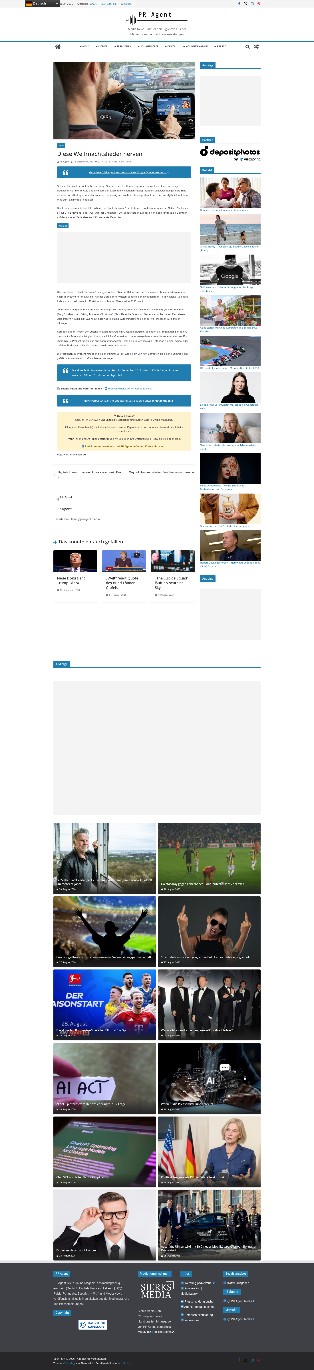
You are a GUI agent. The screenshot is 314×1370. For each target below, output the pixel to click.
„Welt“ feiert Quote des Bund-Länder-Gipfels (122, 583)
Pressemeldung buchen (199, 1301)
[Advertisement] (124, 257)
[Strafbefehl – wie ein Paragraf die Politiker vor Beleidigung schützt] (209, 931)
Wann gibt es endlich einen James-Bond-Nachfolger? (197, 1030)
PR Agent (64, 161)
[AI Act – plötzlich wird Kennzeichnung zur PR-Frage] (104, 1078)
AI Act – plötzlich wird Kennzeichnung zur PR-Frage (91, 1104)
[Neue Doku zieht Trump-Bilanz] (75, 553)
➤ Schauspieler (148, 46)
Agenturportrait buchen (199, 1306)
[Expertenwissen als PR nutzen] (104, 1225)
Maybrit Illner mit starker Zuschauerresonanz (159, 472)
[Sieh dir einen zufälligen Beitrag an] (256, 46)
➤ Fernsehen (123, 46)
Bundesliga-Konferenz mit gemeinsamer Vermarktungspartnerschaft (103, 957)
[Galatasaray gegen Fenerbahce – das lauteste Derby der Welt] (209, 858)
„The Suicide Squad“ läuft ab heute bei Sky (171, 583)
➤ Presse (220, 46)
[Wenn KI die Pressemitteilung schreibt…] (209, 1078)
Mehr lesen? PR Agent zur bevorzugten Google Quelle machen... (127, 172)
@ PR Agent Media (239, 1301)
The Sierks (165, 1331)
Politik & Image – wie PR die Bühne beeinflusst (192, 1177)
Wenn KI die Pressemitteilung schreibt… (188, 1104)
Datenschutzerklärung (198, 1315)
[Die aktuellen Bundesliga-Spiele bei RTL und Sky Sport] (104, 1004)
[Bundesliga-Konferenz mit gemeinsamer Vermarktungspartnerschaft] (104, 931)
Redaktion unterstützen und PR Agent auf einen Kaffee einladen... (125, 446)
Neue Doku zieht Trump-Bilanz (71, 580)
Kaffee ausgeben (238, 1283)
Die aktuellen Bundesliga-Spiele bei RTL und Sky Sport (93, 1030)
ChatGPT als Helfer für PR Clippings (80, 1177)
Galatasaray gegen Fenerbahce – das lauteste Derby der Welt (202, 884)
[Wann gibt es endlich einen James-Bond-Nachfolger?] (209, 1004)
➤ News (84, 46)
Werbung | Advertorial (198, 1283)
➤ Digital (170, 46)
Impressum (191, 1320)
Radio (128, 161)
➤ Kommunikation (195, 46)
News (61, 145)
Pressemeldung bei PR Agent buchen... (130, 388)
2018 (107, 161)
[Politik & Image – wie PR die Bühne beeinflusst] (209, 1152)
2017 (100, 161)
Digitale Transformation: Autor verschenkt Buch (90, 475)
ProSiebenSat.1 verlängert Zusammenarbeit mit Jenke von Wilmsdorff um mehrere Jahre (104, 882)
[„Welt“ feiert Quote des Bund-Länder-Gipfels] (124, 553)
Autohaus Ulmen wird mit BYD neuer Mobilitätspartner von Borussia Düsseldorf (208, 1248)
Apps (114, 161)
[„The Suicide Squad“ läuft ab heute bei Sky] (173, 553)
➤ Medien (101, 46)
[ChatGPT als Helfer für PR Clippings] (104, 1152)
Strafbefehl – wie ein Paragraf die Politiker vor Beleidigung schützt (206, 957)
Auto (121, 161)
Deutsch (39, 3)
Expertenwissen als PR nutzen (77, 1250)
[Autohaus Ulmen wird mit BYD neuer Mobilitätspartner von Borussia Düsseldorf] (209, 1225)
